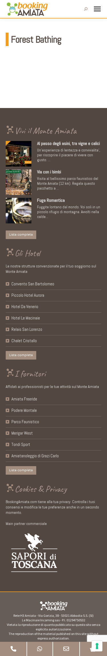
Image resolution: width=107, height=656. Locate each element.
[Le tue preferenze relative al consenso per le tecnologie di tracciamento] (97, 646)
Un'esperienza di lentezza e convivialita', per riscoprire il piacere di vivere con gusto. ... (68, 155)
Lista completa (21, 234)
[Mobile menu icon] (97, 9)
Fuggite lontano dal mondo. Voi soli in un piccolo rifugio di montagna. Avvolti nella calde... (68, 212)
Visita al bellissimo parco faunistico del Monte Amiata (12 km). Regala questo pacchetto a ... (67, 183)
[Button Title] (13, 649)
